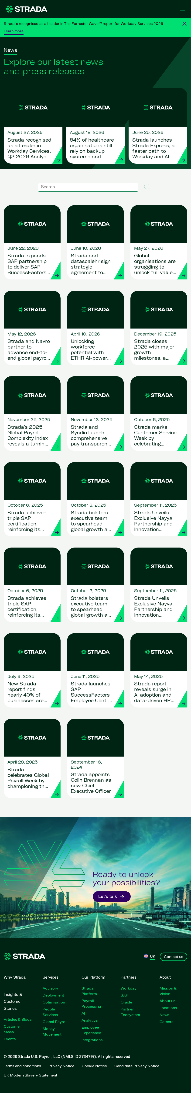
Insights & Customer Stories (13, 1001)
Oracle (126, 1002)
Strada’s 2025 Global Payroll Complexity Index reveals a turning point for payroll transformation (27, 436)
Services (50, 977)
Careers (166, 1022)
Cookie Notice (94, 1066)
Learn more (14, 31)
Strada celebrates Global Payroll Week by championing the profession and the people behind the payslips (28, 779)
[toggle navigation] (182, 9)
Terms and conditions (22, 1066)
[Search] (147, 187)
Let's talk (107, 896)
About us (167, 1001)
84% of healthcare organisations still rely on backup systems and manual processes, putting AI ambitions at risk (92, 149)
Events (10, 1039)
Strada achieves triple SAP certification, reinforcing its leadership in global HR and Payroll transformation (26, 522)
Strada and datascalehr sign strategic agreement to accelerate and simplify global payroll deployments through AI (91, 265)
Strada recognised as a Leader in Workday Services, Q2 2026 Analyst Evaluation (29, 149)
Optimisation (54, 1002)
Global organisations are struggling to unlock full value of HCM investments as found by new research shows (155, 265)
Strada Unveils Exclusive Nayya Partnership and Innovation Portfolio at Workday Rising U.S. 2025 (153, 522)
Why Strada (15, 977)
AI (83, 1013)
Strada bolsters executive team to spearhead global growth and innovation (92, 522)
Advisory (50, 988)
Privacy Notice (61, 1066)
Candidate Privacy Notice (136, 1066)
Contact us (173, 956)
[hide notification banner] (184, 24)
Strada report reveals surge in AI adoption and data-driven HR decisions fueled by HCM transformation (153, 693)
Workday (128, 988)
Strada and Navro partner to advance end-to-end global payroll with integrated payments (28, 350)
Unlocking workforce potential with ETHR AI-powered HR (92, 350)
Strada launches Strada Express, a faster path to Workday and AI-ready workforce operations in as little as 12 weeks (153, 149)
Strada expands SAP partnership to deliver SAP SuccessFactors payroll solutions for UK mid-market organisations (27, 265)
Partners (128, 977)
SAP (124, 995)
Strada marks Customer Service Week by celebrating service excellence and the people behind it (155, 436)
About (165, 977)
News (164, 1015)
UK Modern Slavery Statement (30, 1075)
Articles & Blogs (17, 1019)
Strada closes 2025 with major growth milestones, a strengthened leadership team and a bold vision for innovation (154, 350)
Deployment (53, 995)
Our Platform (93, 977)
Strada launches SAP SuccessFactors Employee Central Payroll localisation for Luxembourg (92, 693)
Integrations (92, 1040)
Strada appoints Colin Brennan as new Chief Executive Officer (91, 783)
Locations (168, 1008)
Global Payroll (55, 1022)
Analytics (90, 1020)
